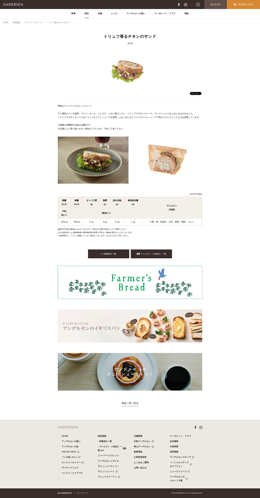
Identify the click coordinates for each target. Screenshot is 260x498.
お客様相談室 (140, 457)
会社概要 (174, 441)
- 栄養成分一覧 (105, 441)
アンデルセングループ (180, 457)
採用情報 (174, 452)
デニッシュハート (106, 471)
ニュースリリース (178, 471)
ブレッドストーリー (107, 477)
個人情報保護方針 (65, 493)
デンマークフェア (70, 468)
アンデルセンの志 (70, 446)
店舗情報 (138, 436)
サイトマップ (82, 493)
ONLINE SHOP (69, 452)
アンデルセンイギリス (108, 461)
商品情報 (102, 436)
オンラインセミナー (71, 462)
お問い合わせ (140, 468)
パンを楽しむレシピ (71, 457)
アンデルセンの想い (71, 441)
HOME (65, 436)
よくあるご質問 (141, 462)
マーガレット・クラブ (180, 436)
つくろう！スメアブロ (72, 473)
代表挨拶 (174, 446)
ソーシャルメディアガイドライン (179, 464)
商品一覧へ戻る (130, 403)
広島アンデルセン (142, 441)
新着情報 (138, 452)
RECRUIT (215, 4)
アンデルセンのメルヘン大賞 (177, 479)
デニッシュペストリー (108, 466)
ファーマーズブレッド (108, 455)
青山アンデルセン (142, 446)
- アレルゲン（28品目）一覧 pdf (110, 448)
